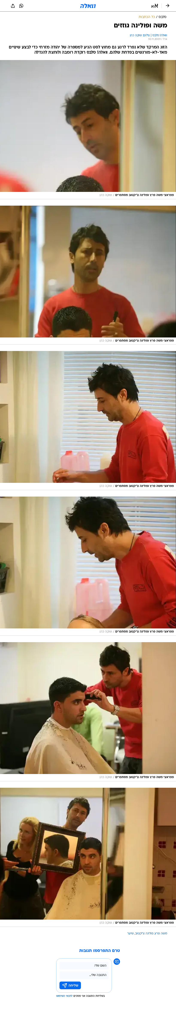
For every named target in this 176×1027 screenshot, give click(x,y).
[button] (154, 6)
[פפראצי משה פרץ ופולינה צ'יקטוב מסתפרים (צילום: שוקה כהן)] (88, 129)
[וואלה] (88, 6)
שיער (130, 933)
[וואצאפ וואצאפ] (21, 6)
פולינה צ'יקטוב (144, 933)
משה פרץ (161, 933)
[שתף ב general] (13, 5)
